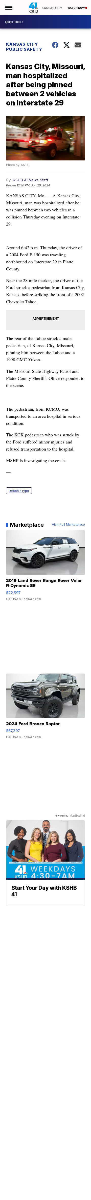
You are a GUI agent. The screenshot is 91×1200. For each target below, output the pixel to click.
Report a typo (19, 491)
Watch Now (76, 7)
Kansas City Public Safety (24, 47)
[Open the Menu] (8, 7)
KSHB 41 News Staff (30, 180)
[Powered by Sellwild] (77, 816)
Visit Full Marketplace (68, 524)
